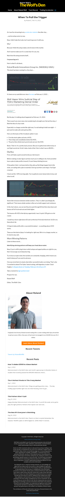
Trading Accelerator (46, 10)
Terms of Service (28, 439)
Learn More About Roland (33, 343)
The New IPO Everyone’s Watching (21, 412)
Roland (28, 20)
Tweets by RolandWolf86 (16, 354)
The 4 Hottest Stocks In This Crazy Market (24, 380)
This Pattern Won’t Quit (17, 396)
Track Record (33, 10)
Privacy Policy (37, 439)
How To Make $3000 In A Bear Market (22, 364)
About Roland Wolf (20, 10)
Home (10, 10)
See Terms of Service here (32, 493)
